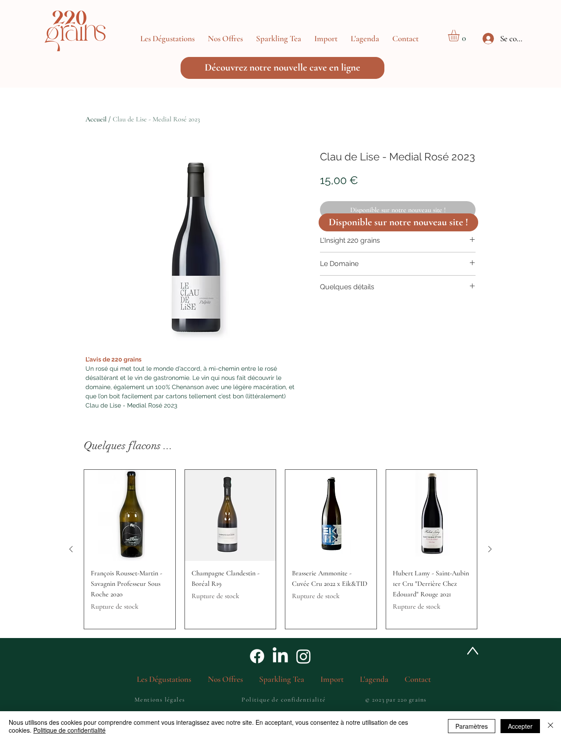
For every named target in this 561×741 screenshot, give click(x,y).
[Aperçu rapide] (129, 515)
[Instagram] (303, 656)
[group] (280, 549)
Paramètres (471, 726)
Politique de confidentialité (69, 730)
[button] (225, 39)
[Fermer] (550, 726)
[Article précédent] (71, 549)
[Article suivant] (490, 549)
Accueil (96, 119)
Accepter (520, 726)
